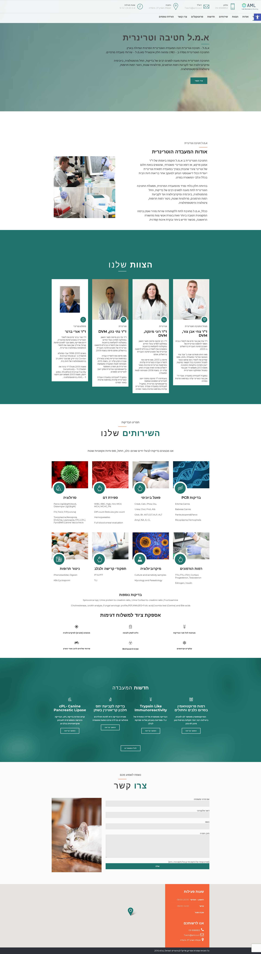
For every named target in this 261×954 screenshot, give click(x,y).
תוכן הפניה (204, 833)
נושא (207, 822)
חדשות (211, 16)
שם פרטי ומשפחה (201, 799)
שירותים (223, 16)
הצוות (235, 16)
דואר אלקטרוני (203, 810)
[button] (257, 17)
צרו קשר (182, 16)
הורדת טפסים (166, 16)
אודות (245, 16)
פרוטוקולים (197, 16)
